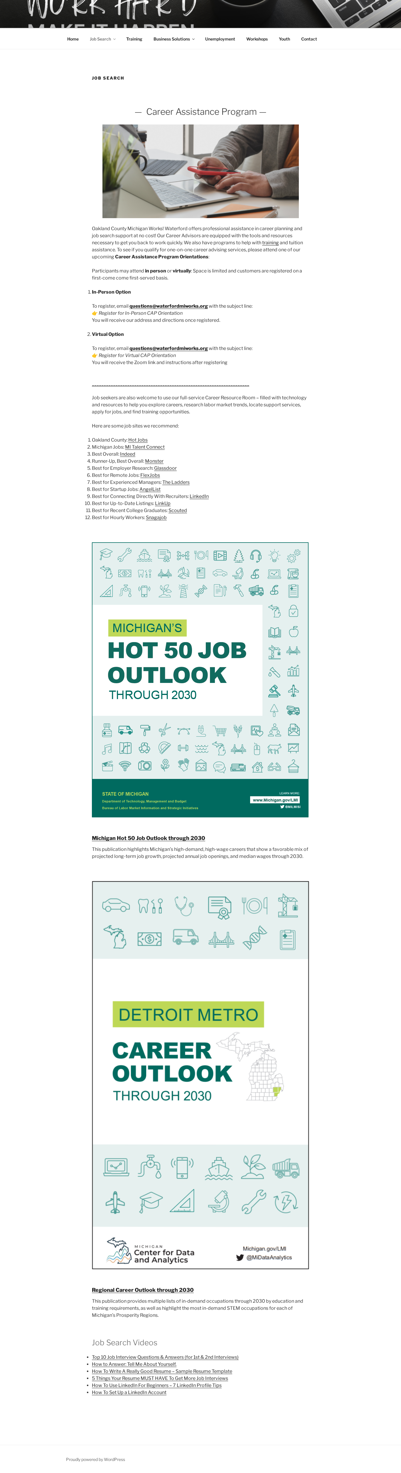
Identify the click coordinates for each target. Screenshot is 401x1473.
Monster (154, 461)
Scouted (178, 510)
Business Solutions (172, 38)
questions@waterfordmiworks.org (168, 306)
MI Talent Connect (145, 447)
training (270, 242)
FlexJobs (150, 475)
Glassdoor (165, 468)
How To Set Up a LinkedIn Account (129, 1392)
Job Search (100, 38)
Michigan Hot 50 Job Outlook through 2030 (148, 838)
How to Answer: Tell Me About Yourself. (134, 1364)
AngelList (150, 489)
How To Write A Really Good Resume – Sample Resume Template (162, 1371)
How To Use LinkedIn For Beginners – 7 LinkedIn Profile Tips (157, 1385)
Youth (284, 38)
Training (134, 38)
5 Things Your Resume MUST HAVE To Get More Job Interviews (160, 1378)
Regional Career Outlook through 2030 (143, 1290)
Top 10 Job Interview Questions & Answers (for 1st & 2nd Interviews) (165, 1357)
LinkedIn (199, 496)
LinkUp (163, 503)
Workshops (257, 38)
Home (73, 38)
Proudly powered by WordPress (95, 1459)
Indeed (127, 454)
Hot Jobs (138, 440)
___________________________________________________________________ (170, 383)
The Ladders (176, 482)
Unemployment (220, 38)
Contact (309, 38)
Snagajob (156, 517)
